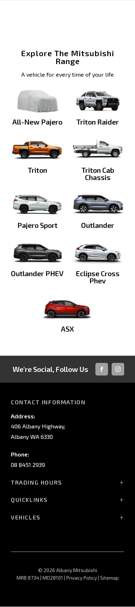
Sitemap (109, 578)
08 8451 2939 (28, 464)
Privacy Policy (81, 578)
